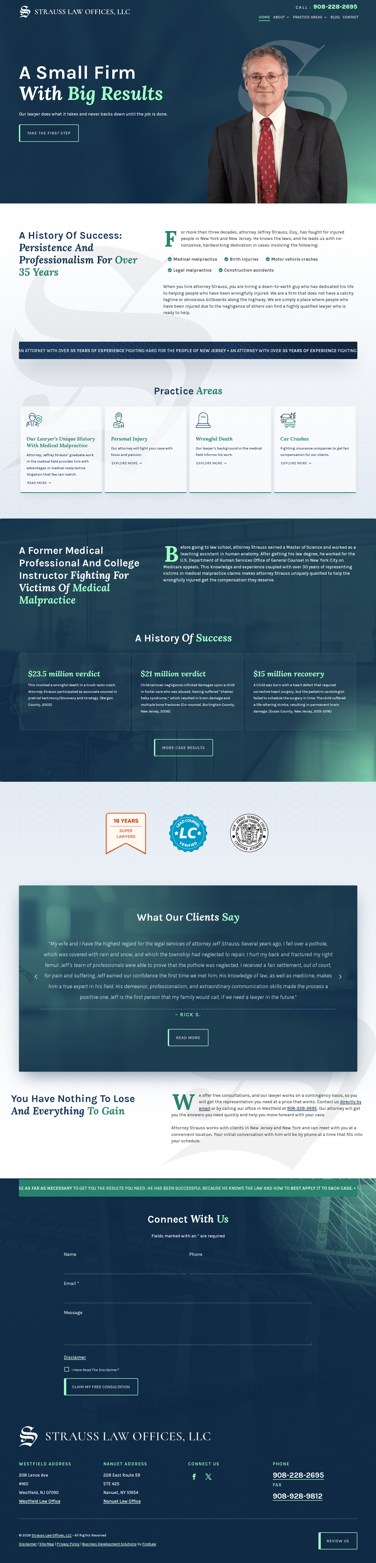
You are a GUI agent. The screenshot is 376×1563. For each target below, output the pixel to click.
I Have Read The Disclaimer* (95, 1370)
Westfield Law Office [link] (39, 1501)
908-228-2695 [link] (335, 6)
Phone (195, 1254)
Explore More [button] (125, 463)
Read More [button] (188, 1036)
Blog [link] (335, 17)
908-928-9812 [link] (298, 1496)
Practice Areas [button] (307, 17)
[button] (36, 975)
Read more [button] (37, 483)
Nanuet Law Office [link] (122, 1501)
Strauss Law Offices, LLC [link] (52, 1535)
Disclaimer (75, 1357)
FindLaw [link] (149, 1544)
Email (71, 1283)
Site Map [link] (46, 1544)
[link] (74, 12)
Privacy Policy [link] (68, 1544)
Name (70, 1254)
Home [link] (264, 17)
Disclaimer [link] (28, 1544)
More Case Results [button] (183, 747)
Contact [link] (350, 17)
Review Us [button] (338, 1540)
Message (73, 1312)
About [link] (279, 17)
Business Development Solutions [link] (109, 1544)
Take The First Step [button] (49, 133)
